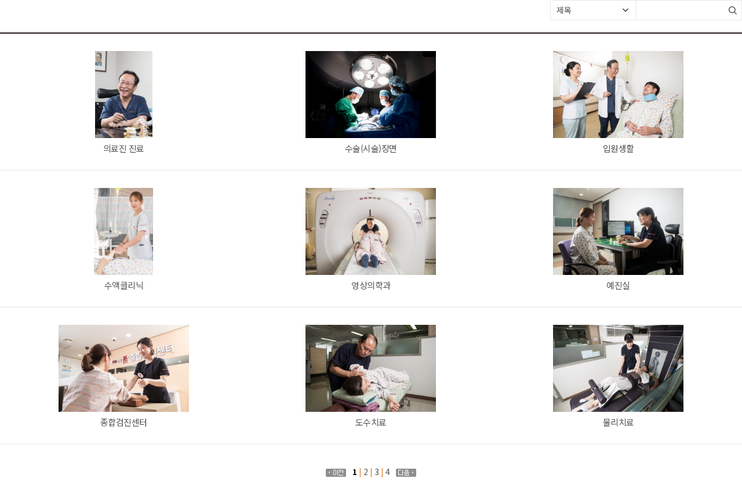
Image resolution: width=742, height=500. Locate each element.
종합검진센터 (123, 422)
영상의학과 (371, 285)
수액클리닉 (124, 285)
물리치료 (618, 422)
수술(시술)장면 (371, 148)
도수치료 (371, 422)
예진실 (618, 285)
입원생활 (618, 148)
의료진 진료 (123, 148)
